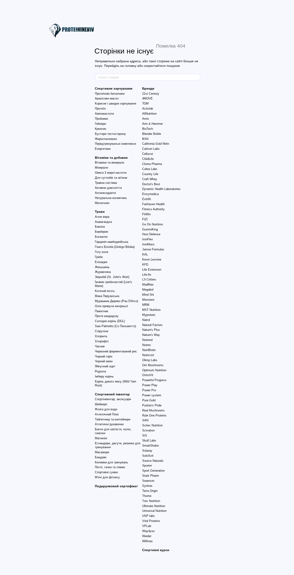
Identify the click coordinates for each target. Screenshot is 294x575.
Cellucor (147, 154)
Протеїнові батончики (109, 93)
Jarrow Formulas (153, 249)
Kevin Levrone (151, 259)
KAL (145, 254)
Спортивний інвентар (112, 394)
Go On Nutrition (152, 224)
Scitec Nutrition (152, 425)
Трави (100, 211)
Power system (151, 395)
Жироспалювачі (106, 139)
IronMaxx (148, 244)
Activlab (147, 108)
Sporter (147, 465)
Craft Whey (149, 179)
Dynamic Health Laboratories (161, 189)
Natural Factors (152, 325)
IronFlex (147, 239)
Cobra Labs (149, 169)
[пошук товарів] (197, 77)
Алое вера (102, 216)
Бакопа (100, 226)
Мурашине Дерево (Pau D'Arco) (116, 301)
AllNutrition (149, 113)
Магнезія (101, 438)
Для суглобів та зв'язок (111, 177)
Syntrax (147, 485)
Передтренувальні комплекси (115, 143)
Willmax (147, 541)
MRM (145, 304)
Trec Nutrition (151, 501)
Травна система (106, 182)
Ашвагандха (103, 222)
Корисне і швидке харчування (115, 103)
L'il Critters (149, 279)
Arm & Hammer (152, 123)
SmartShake (150, 445)
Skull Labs (149, 440)
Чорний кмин (104, 361)
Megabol (147, 289)
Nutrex (146, 345)
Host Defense (151, 234)
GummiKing (150, 229)
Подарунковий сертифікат (116, 486)
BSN (145, 139)
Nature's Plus (151, 329)
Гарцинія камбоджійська (111, 242)
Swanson (148, 480)
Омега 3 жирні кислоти (111, 172)
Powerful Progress (154, 380)
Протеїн (100, 108)
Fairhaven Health (153, 204)
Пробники (101, 118)
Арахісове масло (107, 98)
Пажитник (101, 311)
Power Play (149, 385)
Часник (100, 346)
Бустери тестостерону (110, 134)
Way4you (148, 531)
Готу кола (101, 252)
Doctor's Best (151, 184)
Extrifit (146, 199)
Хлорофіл (102, 341)
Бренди (148, 88)
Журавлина (103, 272)
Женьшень (102, 267)
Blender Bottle (151, 134)
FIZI (145, 219)
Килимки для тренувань (111, 462)
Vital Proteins (151, 521)
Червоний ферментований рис (116, 351)
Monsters (148, 299)
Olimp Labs (149, 360)
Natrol (146, 320)
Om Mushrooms (153, 365)
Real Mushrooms (153, 410)
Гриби (99, 257)
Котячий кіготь (105, 291)
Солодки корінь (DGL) (110, 321)
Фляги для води (106, 409)
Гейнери (100, 123)
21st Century (150, 93)
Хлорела (101, 336)
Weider (146, 536)
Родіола (100, 371)
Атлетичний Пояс (107, 414)
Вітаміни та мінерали (109, 162)
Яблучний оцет (105, 366)
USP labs (148, 516)
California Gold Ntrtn (155, 143)
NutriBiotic (149, 350)
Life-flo (146, 274)
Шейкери (101, 404)
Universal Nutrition (154, 511)
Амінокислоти (104, 113)
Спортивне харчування (113, 88)
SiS (144, 435)
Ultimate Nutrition (153, 506)
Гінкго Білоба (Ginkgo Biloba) (115, 247)
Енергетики (102, 148)
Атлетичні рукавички (109, 424)
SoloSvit (147, 455)
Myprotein (148, 315)
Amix (145, 118)
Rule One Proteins (154, 415)
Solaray (147, 450)
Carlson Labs (151, 148)
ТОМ (145, 103)
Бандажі (100, 457)
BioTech (147, 128)
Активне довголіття (108, 188)
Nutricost (148, 355)
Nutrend (147, 340)
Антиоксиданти (105, 193)
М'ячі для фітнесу (107, 477)
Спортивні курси (155, 550)
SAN (145, 420)
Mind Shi (148, 294)
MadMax (148, 284)
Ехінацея (101, 262)
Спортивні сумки (106, 472)
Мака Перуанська (107, 296)
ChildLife (148, 159)
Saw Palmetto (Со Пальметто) (115, 326)
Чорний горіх (104, 356)
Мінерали (101, 167)
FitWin (146, 214)
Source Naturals (153, 460)
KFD (145, 264)
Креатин (100, 128)
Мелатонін (102, 203)
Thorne (146, 496)
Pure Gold (148, 400)
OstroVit (147, 375)
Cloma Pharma (152, 164)
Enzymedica (150, 194)
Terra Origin (150, 491)
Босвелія (101, 236)
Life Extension (151, 269)
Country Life (150, 174)
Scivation (148, 430)
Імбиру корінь (104, 376)
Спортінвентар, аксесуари (113, 399)
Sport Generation (153, 470)
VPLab (146, 526)
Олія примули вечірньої (111, 306)
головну (130, 66)
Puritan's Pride (151, 405)
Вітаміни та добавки (111, 157)
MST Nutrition (151, 310)
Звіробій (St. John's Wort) (112, 277)
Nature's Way (151, 335)
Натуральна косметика (111, 198)
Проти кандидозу (107, 316)
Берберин (101, 231)
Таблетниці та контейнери (112, 419)
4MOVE (147, 98)
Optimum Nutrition (154, 370)
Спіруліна (101, 331)
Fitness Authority (153, 209)
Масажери (102, 452)
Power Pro (149, 390)
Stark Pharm (150, 475)
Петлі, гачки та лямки (110, 467)
